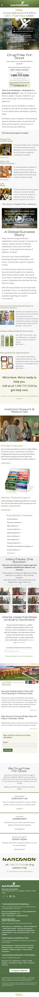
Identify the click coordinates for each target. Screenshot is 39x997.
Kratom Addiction (13, 550)
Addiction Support (15, 949)
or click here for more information (20, 871)
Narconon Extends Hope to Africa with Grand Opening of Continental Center (17, 692)
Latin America (13, 963)
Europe (24, 961)
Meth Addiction (12, 526)
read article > (34, 710)
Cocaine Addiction (13, 529)
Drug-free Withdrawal (6, 140)
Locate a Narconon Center (19, 647)
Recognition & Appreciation (15, 352)
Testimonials (10, 915)
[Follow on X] (30, 682)
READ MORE (4, 157)
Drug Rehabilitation (22, 915)
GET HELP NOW (19, 70)
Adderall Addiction (13, 533)
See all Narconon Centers (19, 656)
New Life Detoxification (7, 162)
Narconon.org (6, 961)
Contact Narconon (20, 947)
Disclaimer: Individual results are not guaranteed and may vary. (16, 980)
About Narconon (7, 926)
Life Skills (2, 184)
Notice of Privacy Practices (28, 979)
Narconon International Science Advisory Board (16, 307)
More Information (7, 945)
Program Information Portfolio (23, 945)
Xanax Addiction (12, 540)
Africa (25, 963)
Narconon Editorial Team (22, 932)
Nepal (20, 963)
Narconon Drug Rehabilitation (11, 911)
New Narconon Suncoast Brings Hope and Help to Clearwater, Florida (19, 717)
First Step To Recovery (12, 445)
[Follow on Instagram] (37, 682)
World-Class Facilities (9, 928)
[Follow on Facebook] (26, 682)
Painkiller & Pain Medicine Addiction (19, 546)
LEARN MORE (5, 463)
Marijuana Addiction (14, 522)
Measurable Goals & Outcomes (16, 331)
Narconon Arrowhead (27, 678)
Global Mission (18, 926)
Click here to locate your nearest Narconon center (19, 79)
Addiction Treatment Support (15, 497)
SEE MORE (10, 553)
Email (5, 742)
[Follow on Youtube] (33, 682)
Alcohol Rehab (12, 519)
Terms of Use (17, 979)
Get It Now (7, 750)
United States (16, 961)
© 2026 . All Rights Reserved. (14, 977)
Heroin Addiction (13, 536)
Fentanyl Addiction (13, 543)
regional (31, 640)
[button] (19, 971)
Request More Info (7, 947)
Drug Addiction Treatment (19, 515)
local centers (21, 642)
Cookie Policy (9, 979)
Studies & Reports (7, 932)
